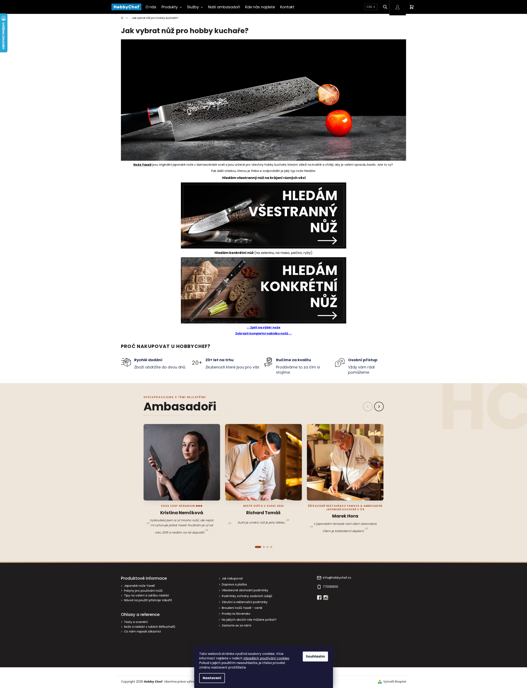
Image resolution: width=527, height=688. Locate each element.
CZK (370, 7)
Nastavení (212, 678)
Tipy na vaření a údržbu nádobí (146, 595)
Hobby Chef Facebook (319, 597)
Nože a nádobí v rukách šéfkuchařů (149, 627)
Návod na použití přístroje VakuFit (148, 600)
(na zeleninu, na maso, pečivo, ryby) (263, 252)
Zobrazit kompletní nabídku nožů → (263, 333)
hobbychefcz (325, 597)
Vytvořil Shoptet (394, 682)
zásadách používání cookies (266, 658)
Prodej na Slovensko (236, 614)
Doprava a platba (234, 584)
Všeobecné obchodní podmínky (245, 590)
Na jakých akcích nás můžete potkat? (249, 620)
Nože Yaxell (142, 165)
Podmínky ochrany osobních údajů (247, 596)
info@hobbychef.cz (337, 578)
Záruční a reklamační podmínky (245, 602)
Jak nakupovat (232, 578)
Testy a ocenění (136, 622)
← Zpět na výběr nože (263, 327)
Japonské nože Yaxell (139, 586)
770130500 (330, 587)
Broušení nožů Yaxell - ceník (242, 608)
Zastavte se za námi (236, 625)
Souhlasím (315, 656)
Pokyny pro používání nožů (143, 591)
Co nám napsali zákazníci (142, 632)
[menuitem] (151, 7)
